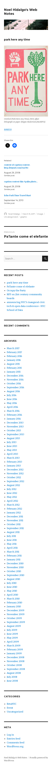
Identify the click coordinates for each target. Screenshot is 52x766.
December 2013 (15, 422)
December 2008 (15, 657)
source (8, 129)
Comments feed (15, 742)
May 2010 (12, 590)
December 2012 (15, 469)
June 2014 (12, 399)
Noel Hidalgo (14, 214)
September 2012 (15, 481)
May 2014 (12, 403)
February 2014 (14, 414)
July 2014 (11, 395)
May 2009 (12, 637)
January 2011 (13, 559)
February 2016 (14, 356)
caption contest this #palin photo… (21, 181)
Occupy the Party (16, 290)
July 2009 (12, 630)
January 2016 (14, 360)
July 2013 (11, 442)
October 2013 (14, 430)
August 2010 (13, 579)
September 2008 (16, 669)
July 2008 (12, 676)
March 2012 (13, 504)
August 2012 (13, 485)
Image (40, 214)
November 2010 (15, 567)
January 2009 (14, 653)
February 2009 (15, 649)
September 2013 (15, 434)
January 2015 (14, 371)
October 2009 (14, 618)
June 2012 (12, 493)
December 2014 (15, 375)
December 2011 (15, 516)
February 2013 (14, 461)
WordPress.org (15, 746)
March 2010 (13, 598)
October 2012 (14, 477)
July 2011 (11, 536)
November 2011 (15, 520)
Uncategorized (11, 217)
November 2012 (15, 473)
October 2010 (14, 571)
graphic (23, 217)
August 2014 (13, 391)
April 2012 (12, 500)
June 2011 (12, 540)
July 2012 (11, 489)
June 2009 (12, 633)
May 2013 (12, 450)
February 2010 (14, 602)
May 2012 (12, 497)
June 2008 (12, 680)
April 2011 (12, 547)
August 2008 (14, 673)
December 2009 (15, 610)
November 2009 (15, 614)
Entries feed (13, 738)
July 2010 (12, 583)
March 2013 (13, 457)
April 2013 (12, 454)
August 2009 (14, 626)
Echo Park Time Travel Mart (17, 195)
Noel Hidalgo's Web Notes (15, 758)
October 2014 (14, 383)
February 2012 (14, 508)
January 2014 (14, 418)
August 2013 (13, 438)
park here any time (17, 282)
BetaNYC (11, 703)
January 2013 (14, 465)
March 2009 (13, 645)
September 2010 (15, 575)
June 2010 (12, 587)
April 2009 (13, 641)
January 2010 (14, 606)
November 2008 (15, 661)
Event (10, 707)
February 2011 (14, 555)
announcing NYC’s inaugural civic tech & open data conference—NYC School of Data (26, 306)
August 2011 (13, 532)
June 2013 (12, 446)
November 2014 (15, 379)
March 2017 (13, 348)
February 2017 (14, 352)
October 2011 (14, 524)
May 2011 (12, 543)
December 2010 (15, 563)
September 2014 (15, 387)
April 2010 (12, 594)
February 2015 (14, 367)
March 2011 (13, 551)
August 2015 (13, 364)
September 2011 (15, 528)
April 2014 (12, 407)
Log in (10, 734)
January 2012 (14, 512)
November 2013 (15, 426)
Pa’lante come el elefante (21, 286)
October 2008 (14, 665)
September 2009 (16, 622)
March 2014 (13, 410)
